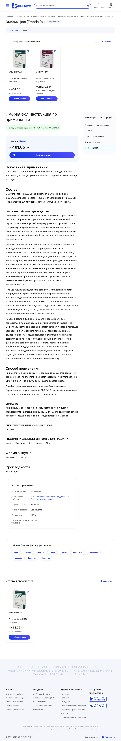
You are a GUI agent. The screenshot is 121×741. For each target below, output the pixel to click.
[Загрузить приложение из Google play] (98, 699)
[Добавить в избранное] (28, 51)
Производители (39, 702)
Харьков (27, 552)
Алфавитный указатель (42, 706)
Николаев (18, 558)
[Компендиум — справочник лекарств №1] (21, 6)
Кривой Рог (93, 552)
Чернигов (46, 558)
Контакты (65, 694)
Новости (64, 713)
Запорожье (77, 552)
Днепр (52, 552)
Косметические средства (16, 698)
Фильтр (108, 42)
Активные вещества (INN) (43, 698)
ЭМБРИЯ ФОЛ (15, 72)
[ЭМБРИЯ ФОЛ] (19, 59)
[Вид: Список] (95, 41)
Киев (16, 552)
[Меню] (7, 6)
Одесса (40, 552)
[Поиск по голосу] (88, 5)
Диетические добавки (15, 694)
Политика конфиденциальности (73, 710)
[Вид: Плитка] (90, 41)
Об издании (65, 702)
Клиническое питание (14, 702)
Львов (64, 552)
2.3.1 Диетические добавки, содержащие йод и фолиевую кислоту (50, 497)
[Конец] (112, 16)
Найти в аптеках (19, 99)
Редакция (65, 698)
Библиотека (38, 710)
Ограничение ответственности (73, 706)
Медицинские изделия (15, 710)
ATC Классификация (41, 694)
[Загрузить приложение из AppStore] (98, 705)
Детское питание (12, 706)
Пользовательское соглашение (73, 717)
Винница (32, 558)
